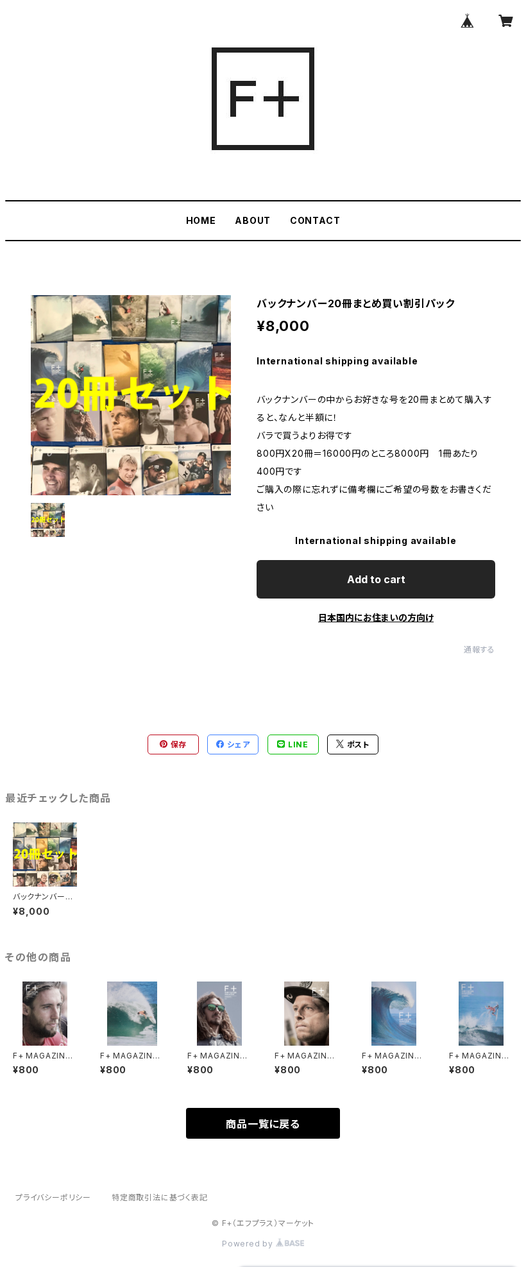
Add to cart (376, 579)
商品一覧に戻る (263, 1124)
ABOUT (253, 220)
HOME (201, 220)
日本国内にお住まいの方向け (376, 617)
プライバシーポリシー (53, 1197)
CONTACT (315, 220)
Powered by (249, 1243)
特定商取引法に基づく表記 (160, 1197)
